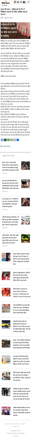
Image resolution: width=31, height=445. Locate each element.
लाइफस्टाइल (6, 146)
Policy (17, 424)
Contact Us (15, 426)
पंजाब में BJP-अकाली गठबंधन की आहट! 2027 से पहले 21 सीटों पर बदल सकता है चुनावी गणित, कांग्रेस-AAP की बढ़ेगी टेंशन (21, 259)
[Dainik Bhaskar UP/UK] (6, 2)
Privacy (14, 424)
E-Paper (23, 424)
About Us (8, 424)
